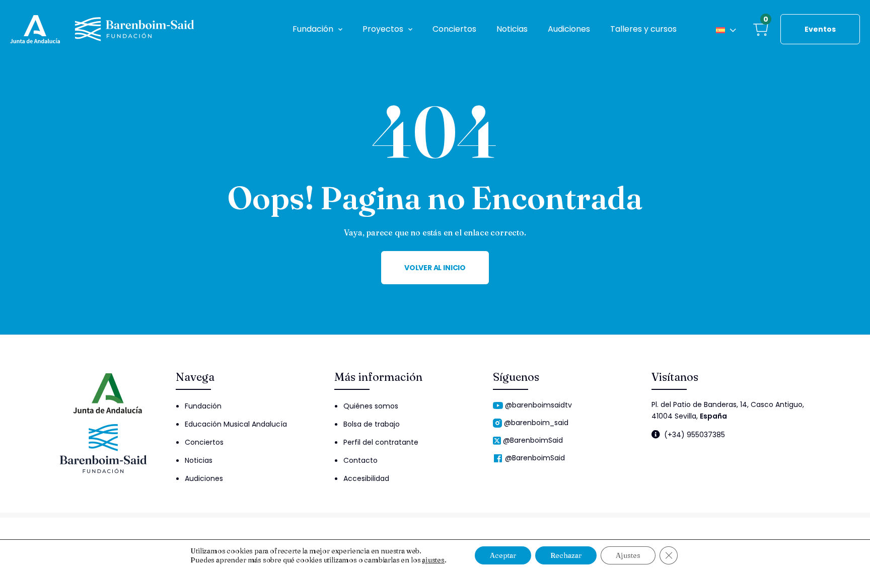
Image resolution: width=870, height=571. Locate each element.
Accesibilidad (366, 478)
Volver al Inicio (435, 268)
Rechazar (566, 555)
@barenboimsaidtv (538, 405)
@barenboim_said (536, 423)
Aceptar (503, 555)
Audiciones (569, 29)
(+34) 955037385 (694, 434)
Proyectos (382, 29)
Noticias (512, 29)
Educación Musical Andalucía (236, 424)
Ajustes (628, 555)
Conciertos (454, 29)
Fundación (313, 29)
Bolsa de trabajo (371, 424)
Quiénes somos (370, 406)
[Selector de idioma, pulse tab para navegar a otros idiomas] (726, 29)
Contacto (360, 460)
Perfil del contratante (380, 442)
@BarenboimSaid (533, 440)
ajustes (433, 559)
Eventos (820, 29)
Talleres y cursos (643, 29)
